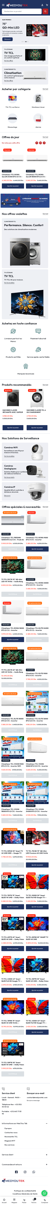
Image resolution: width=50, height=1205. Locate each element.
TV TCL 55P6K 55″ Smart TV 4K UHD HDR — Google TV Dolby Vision (12, 853)
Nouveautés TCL (11, 1137)
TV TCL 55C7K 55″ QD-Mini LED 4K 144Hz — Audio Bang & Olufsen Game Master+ (12, 581)
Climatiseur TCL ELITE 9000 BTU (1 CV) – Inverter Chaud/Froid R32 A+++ (36, 675)
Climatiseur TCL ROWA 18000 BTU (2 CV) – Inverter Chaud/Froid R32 (12, 630)
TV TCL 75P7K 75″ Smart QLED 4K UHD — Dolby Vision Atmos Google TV (12, 897)
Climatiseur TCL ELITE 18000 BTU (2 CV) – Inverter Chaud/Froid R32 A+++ (12, 721)
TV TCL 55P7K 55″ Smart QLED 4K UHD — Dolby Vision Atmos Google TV (37, 981)
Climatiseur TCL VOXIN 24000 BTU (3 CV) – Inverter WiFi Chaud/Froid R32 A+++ (36, 811)
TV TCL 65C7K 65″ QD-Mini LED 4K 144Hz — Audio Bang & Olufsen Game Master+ (12, 672)
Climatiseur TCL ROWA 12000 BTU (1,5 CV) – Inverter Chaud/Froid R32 (37, 585)
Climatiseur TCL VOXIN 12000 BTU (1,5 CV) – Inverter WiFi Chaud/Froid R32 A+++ (37, 766)
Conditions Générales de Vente (25, 1194)
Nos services (10, 1145)
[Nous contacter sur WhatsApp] (44, 1193)
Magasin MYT (10, 1141)
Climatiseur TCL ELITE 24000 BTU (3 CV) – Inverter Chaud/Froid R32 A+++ (37, 630)
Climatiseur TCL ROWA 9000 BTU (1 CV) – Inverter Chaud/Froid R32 (37, 540)
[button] (22, 41)
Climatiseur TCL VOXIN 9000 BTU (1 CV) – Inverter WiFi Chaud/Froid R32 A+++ (12, 766)
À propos (8, 1128)
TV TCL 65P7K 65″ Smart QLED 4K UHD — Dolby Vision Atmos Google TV (12, 939)
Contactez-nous (11, 1133)
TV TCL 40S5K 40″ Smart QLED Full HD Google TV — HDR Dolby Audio (36, 1023)
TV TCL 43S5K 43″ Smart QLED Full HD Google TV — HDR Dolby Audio (11, 981)
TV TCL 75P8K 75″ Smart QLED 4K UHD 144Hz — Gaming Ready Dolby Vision (11, 1023)
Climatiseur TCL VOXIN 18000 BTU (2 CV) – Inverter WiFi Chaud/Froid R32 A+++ (11, 811)
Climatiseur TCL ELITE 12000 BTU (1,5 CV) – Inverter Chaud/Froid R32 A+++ (37, 721)
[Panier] (47, 5)
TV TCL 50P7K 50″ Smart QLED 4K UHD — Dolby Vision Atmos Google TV (12, 1065)
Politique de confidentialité (25, 1191)
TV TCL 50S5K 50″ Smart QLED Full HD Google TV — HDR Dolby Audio (36, 897)
